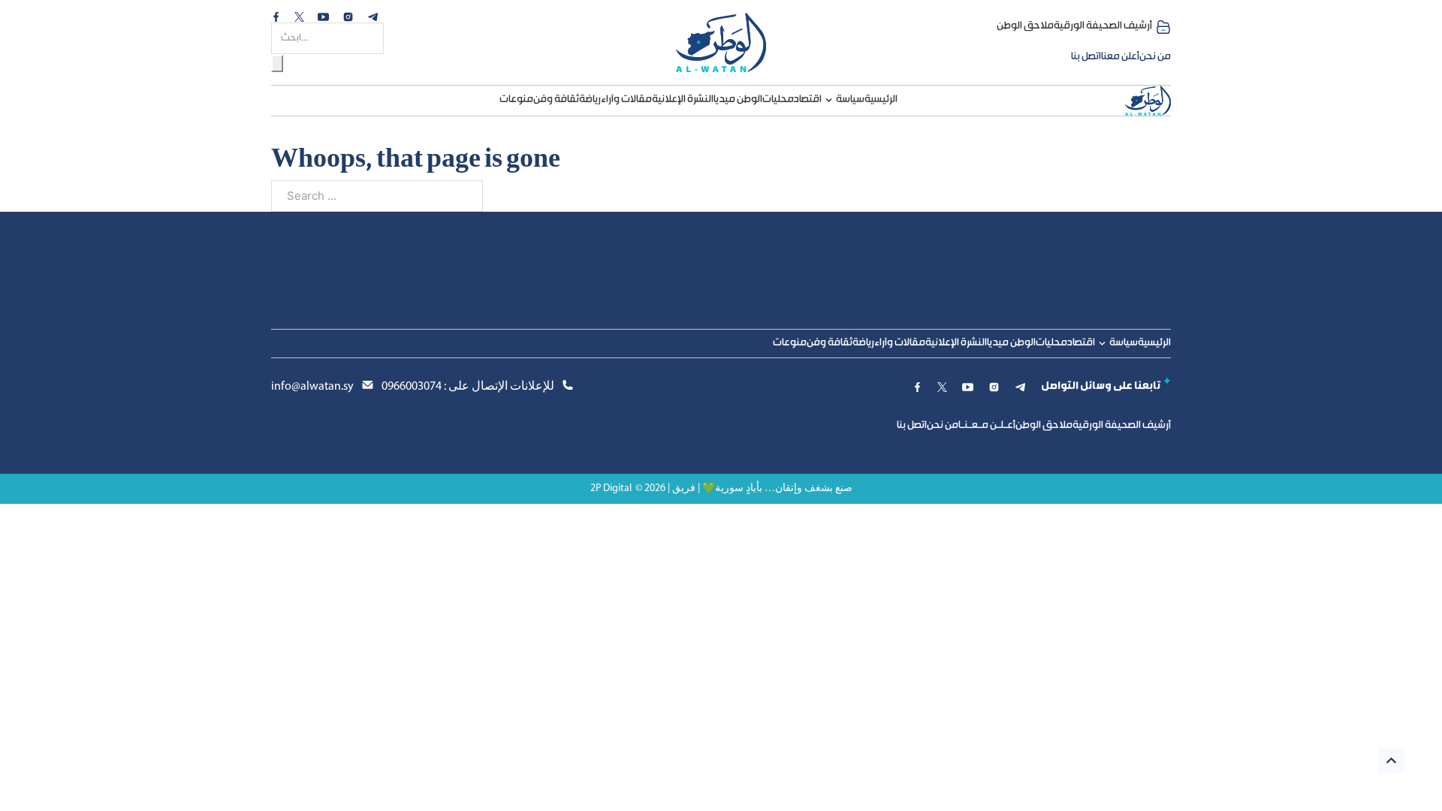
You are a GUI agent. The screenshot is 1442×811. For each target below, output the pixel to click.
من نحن (1155, 57)
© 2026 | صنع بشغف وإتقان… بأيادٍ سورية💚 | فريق (743, 488)
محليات (778, 100)
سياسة (850, 100)
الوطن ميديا (737, 100)
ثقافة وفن (556, 100)
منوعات (516, 100)
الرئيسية (880, 100)
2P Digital (611, 488)
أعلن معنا (1120, 57)
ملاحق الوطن (1025, 26)
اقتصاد (808, 100)
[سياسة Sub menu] (829, 100)
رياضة (590, 100)
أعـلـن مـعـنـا (986, 426)
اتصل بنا (1086, 57)
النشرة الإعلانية (682, 100)
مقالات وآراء (626, 100)
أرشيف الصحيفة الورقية (1103, 26)
